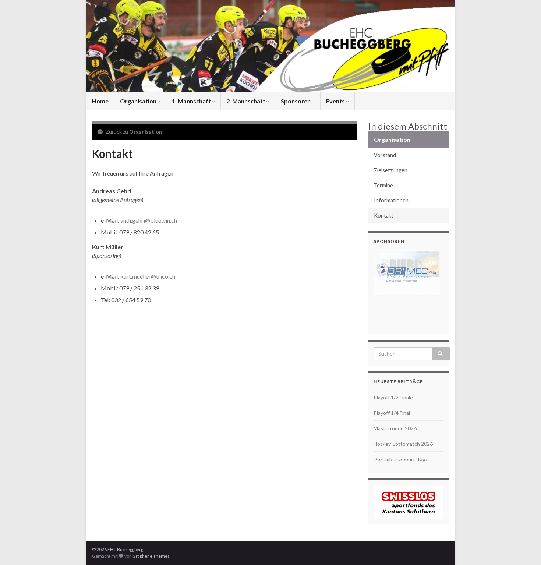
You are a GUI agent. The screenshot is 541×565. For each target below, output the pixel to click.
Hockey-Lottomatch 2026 (403, 444)
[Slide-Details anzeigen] (407, 272)
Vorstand (385, 155)
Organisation (139, 101)
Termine (383, 185)
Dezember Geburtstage (401, 459)
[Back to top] (524, 548)
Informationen (391, 200)
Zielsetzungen (390, 170)
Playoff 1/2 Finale (393, 397)
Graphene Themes (151, 556)
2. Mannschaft (246, 101)
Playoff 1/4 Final (392, 413)
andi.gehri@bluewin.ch (148, 220)
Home (100, 101)
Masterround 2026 (395, 428)
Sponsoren (296, 101)
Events (336, 101)
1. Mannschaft (192, 101)
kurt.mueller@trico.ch (147, 276)
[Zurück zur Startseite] (270, 46)
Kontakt (383, 215)
